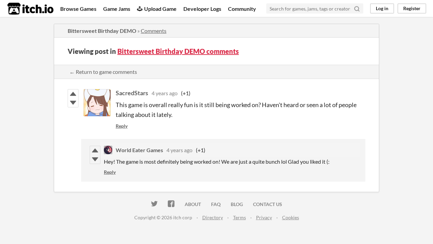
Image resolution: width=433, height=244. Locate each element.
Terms (239, 217)
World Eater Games (139, 150)
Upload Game (160, 8)
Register (411, 8)
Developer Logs (202, 8)
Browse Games (78, 8)
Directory (212, 217)
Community (242, 8)
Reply (122, 126)
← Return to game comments (103, 71)
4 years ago (165, 93)
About (193, 204)
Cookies (290, 217)
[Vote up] (73, 93)
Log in (382, 8)
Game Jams (116, 8)
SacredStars (132, 93)
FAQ (216, 204)
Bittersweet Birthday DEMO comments (178, 51)
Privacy (264, 217)
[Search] (356, 8)
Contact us (267, 204)
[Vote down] (73, 102)
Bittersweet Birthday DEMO (102, 30)
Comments (153, 30)
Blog (237, 204)
